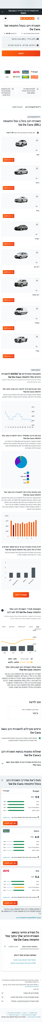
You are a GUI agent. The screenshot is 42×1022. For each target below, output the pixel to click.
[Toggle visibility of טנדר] (26, 482)
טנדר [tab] (4, 627)
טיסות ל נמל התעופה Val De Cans (25, 960)
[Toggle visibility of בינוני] (26, 479)
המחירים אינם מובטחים (32, 986)
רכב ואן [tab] (12, 627)
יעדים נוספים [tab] (13, 947)
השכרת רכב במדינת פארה (29, 1015)
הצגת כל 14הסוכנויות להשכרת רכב (28, 918)
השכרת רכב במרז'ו (14, 1015)
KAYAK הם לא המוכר (31, 993)
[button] (2, 11)
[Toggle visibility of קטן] (26, 473)
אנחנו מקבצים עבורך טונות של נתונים (25, 997)
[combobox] (30, 33)
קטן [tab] (37, 627)
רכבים (25, 1013)
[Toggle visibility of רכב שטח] (24, 476)
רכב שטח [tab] (21, 627)
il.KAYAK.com (33, 1013)
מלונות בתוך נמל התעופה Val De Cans (23, 963)
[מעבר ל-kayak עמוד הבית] (27, 18)
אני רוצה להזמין (8, 160)
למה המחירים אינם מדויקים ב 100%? (25, 1001)
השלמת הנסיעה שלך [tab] (29, 947)
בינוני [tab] (31, 627)
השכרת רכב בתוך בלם (34, 1017)
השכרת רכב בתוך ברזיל (14, 1013)
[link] (21, 595)
